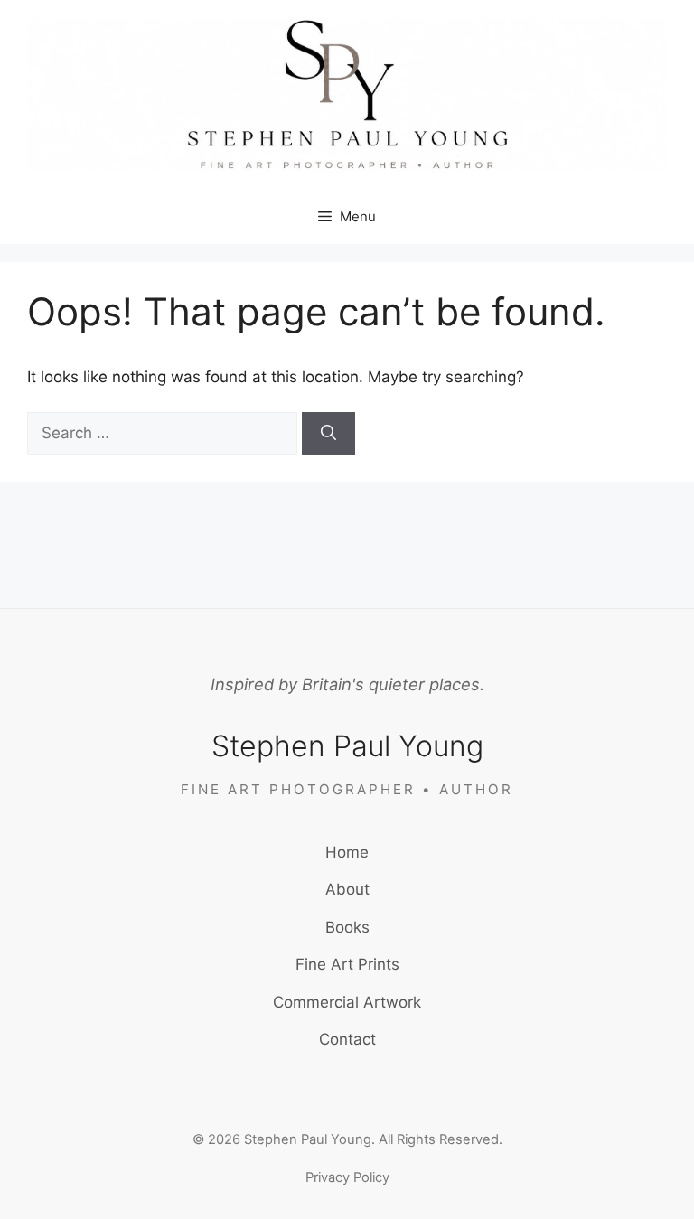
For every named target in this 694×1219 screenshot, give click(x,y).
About (347, 889)
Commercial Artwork (347, 1002)
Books (347, 927)
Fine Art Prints (347, 964)
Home (347, 852)
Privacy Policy (347, 1177)
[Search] (328, 433)
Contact (347, 1039)
